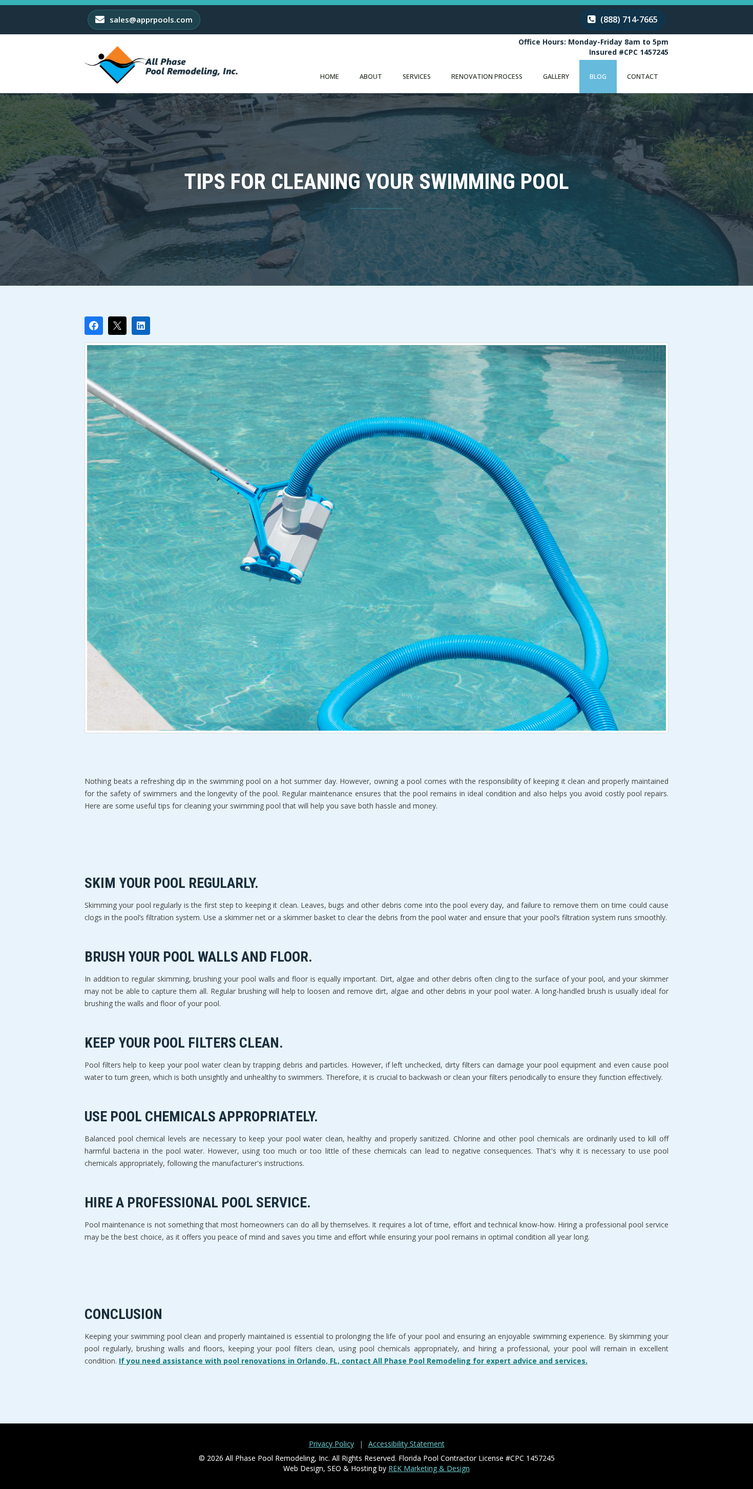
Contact (642, 76)
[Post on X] (117, 325)
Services (417, 76)
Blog (598, 76)
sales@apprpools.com (150, 19)
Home (329, 76)
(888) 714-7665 (628, 19)
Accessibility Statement (406, 1444)
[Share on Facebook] (94, 325)
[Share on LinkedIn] (141, 325)
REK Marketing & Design (429, 1468)
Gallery (556, 76)
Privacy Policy (331, 1444)
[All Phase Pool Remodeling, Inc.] (161, 64)
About (371, 76)
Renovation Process (486, 76)
